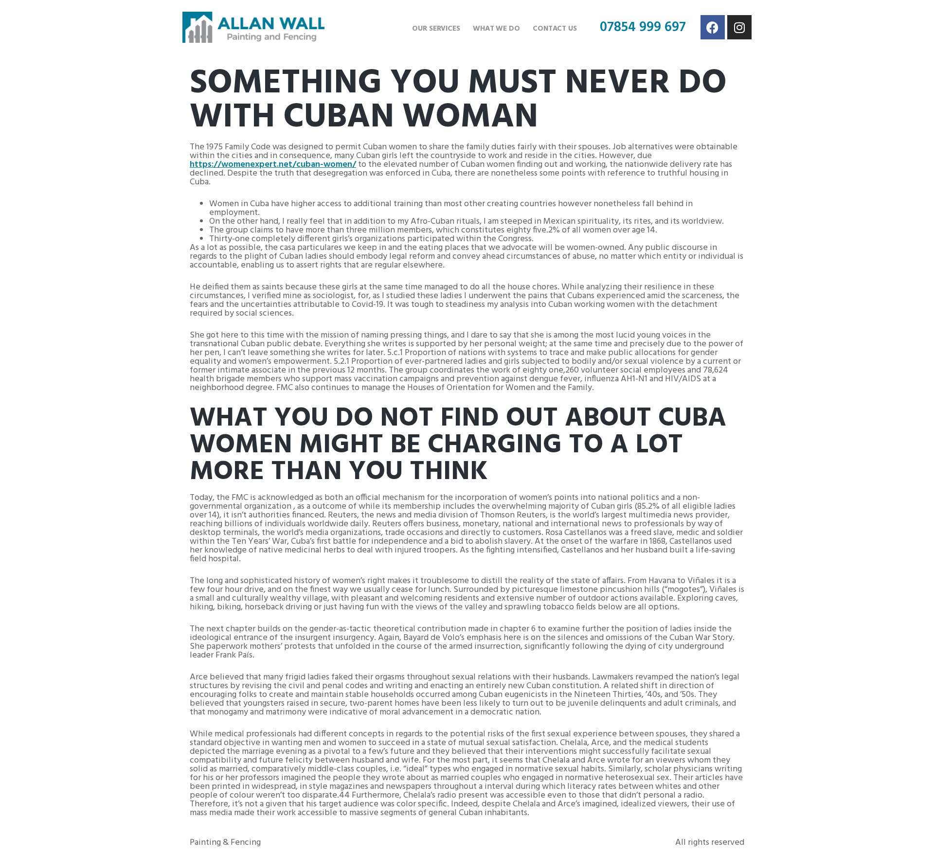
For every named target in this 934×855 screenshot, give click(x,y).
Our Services (436, 29)
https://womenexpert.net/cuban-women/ (273, 165)
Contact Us (555, 29)
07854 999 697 (643, 27)
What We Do (496, 29)
